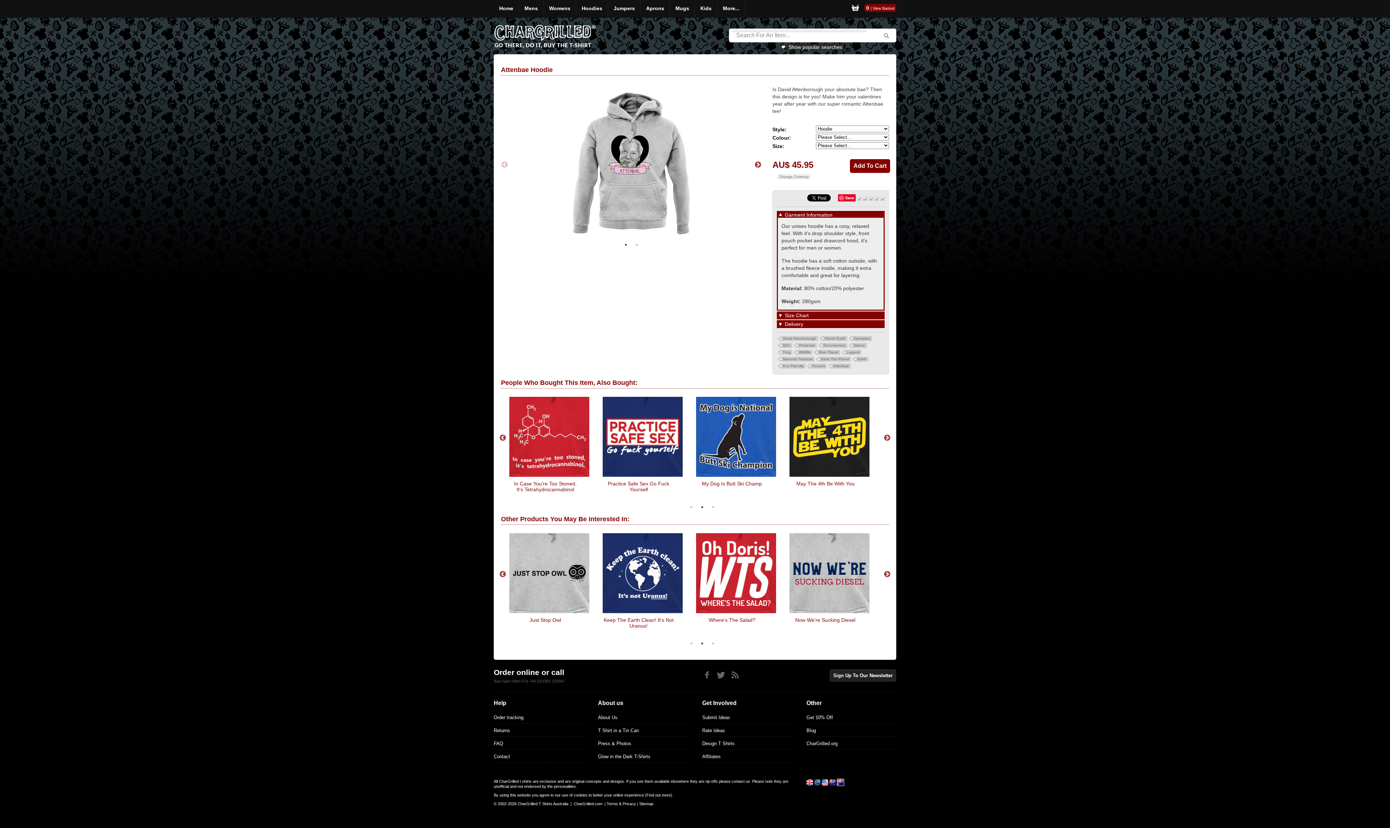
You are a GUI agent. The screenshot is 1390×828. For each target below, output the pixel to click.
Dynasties (862, 338)
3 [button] (713, 507)
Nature (859, 345)
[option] (631, 164)
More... (731, 8)
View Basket (883, 8)
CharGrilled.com (588, 804)
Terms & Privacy (621, 804)
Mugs (682, 8)
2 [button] (636, 245)
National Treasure (798, 359)
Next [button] (758, 165)
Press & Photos (614, 743)
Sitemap (646, 804)
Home (506, 8)
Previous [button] (504, 165)
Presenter (807, 345)
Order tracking (508, 717)
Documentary (835, 345)
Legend (853, 352)
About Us (608, 717)
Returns (502, 730)
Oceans (818, 366)
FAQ (498, 743)
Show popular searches (815, 47)
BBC (787, 345)
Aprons (655, 8)
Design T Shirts (718, 743)
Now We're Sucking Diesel (825, 620)
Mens (531, 8)
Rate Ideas (713, 730)
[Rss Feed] (735, 675)
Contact (502, 756)
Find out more (658, 795)
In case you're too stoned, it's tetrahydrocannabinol (545, 486)
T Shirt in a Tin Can (618, 730)
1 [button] (625, 245)
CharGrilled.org (822, 743)
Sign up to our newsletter (863, 675)
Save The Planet (835, 359)
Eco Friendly (793, 366)
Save (849, 197)
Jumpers (624, 8)
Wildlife (804, 352)
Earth (862, 359)
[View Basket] (855, 9)
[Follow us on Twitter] (720, 675)
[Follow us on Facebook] (706, 675)
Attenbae (841, 366)
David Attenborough (799, 338)
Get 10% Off (819, 717)
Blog (811, 730)
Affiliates (711, 756)
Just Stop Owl (545, 620)
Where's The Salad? (732, 620)
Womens (559, 8)
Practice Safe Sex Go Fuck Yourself (638, 486)
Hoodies (592, 8)
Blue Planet (828, 352)
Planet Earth (835, 338)
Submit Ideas (716, 717)
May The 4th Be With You (825, 484)
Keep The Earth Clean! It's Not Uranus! (639, 623)
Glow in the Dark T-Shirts (624, 756)
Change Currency (794, 177)
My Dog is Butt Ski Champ (732, 484)
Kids (706, 8)
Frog (787, 352)
